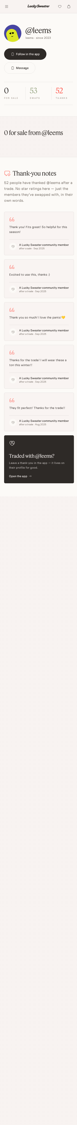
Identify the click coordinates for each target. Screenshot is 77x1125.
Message (22, 68)
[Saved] (60, 6)
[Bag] (69, 6)
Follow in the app (28, 54)
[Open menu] (6, 6)
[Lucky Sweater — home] (38, 6)
